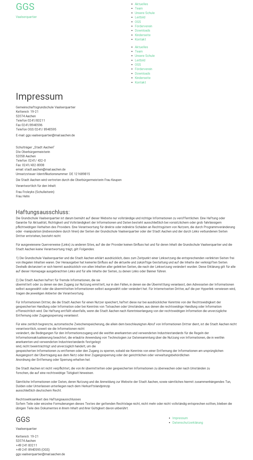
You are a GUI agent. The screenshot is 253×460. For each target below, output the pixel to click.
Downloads (142, 30)
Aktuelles (141, 4)
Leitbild (140, 17)
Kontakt (140, 39)
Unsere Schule (145, 13)
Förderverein (143, 26)
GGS (25, 6)
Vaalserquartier (26, 17)
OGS (138, 22)
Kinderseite (143, 35)
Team (139, 8)
